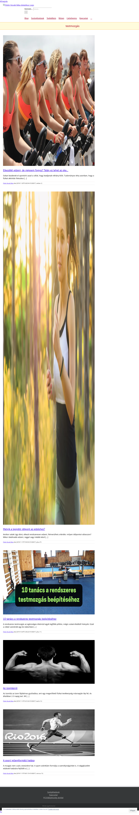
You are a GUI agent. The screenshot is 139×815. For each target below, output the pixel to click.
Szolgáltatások (53, 792)
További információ (53, 809)
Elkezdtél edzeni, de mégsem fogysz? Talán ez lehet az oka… (35, 170)
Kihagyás (4, 1)
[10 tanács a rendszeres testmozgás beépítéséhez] (49, 582)
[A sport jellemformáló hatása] (49, 732)
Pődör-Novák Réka (8, 183)
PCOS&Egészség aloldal (53, 797)
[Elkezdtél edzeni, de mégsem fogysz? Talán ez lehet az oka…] (49, 100)
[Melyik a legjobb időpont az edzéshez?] (49, 358)
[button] (91, 18)
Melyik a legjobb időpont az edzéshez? (24, 529)
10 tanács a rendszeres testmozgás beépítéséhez (29, 618)
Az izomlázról (10, 688)
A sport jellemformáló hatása (18, 760)
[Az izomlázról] (49, 662)
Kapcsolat (53, 795)
